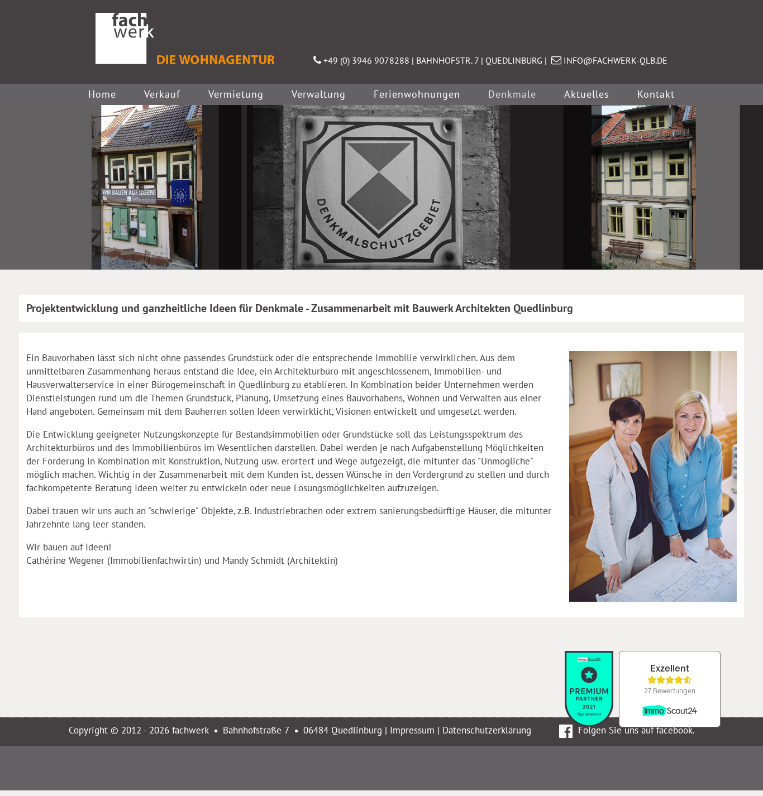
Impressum (412, 730)
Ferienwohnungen (417, 94)
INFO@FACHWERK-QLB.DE (615, 60)
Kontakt (656, 94)
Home (102, 94)
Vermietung (236, 94)
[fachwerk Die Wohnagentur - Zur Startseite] (194, 64)
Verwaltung (319, 94)
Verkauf (162, 94)
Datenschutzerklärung (486, 730)
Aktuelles (586, 94)
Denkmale (512, 94)
